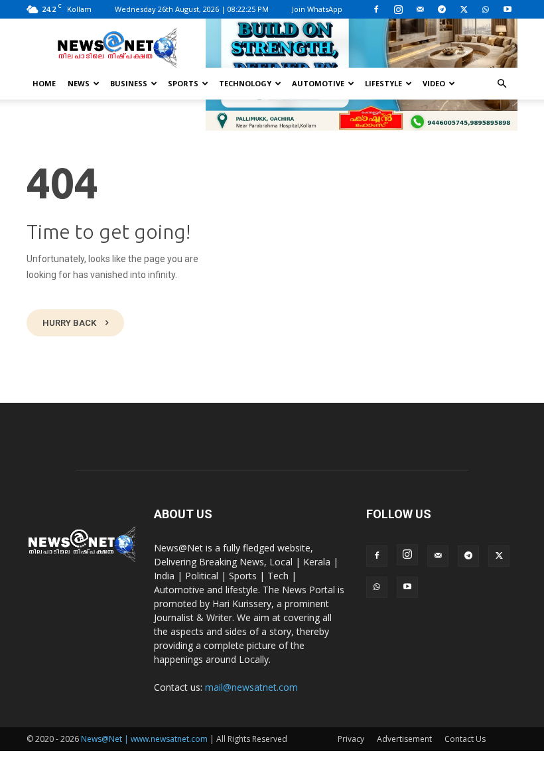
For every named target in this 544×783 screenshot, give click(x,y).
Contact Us (465, 739)
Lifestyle (383, 83)
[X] (464, 9)
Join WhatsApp (317, 9)
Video (434, 83)
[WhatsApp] (486, 9)
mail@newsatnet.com (251, 687)
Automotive (318, 83)
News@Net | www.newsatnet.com (144, 739)
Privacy (351, 739)
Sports (183, 83)
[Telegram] (442, 9)
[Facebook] (376, 9)
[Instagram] (398, 9)
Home (44, 83)
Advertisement (404, 739)
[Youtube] (507, 9)
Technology (245, 83)
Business (128, 83)
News (79, 83)
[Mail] (420, 9)
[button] (501, 84)
